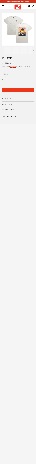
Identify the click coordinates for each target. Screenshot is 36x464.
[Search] (29, 6)
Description (6, 98)
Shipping (13, 67)
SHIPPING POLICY (8, 109)
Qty (3, 79)
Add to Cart (18, 90)
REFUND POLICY (7, 104)
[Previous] (2, 51)
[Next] (34, 51)
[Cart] (33, 6)
